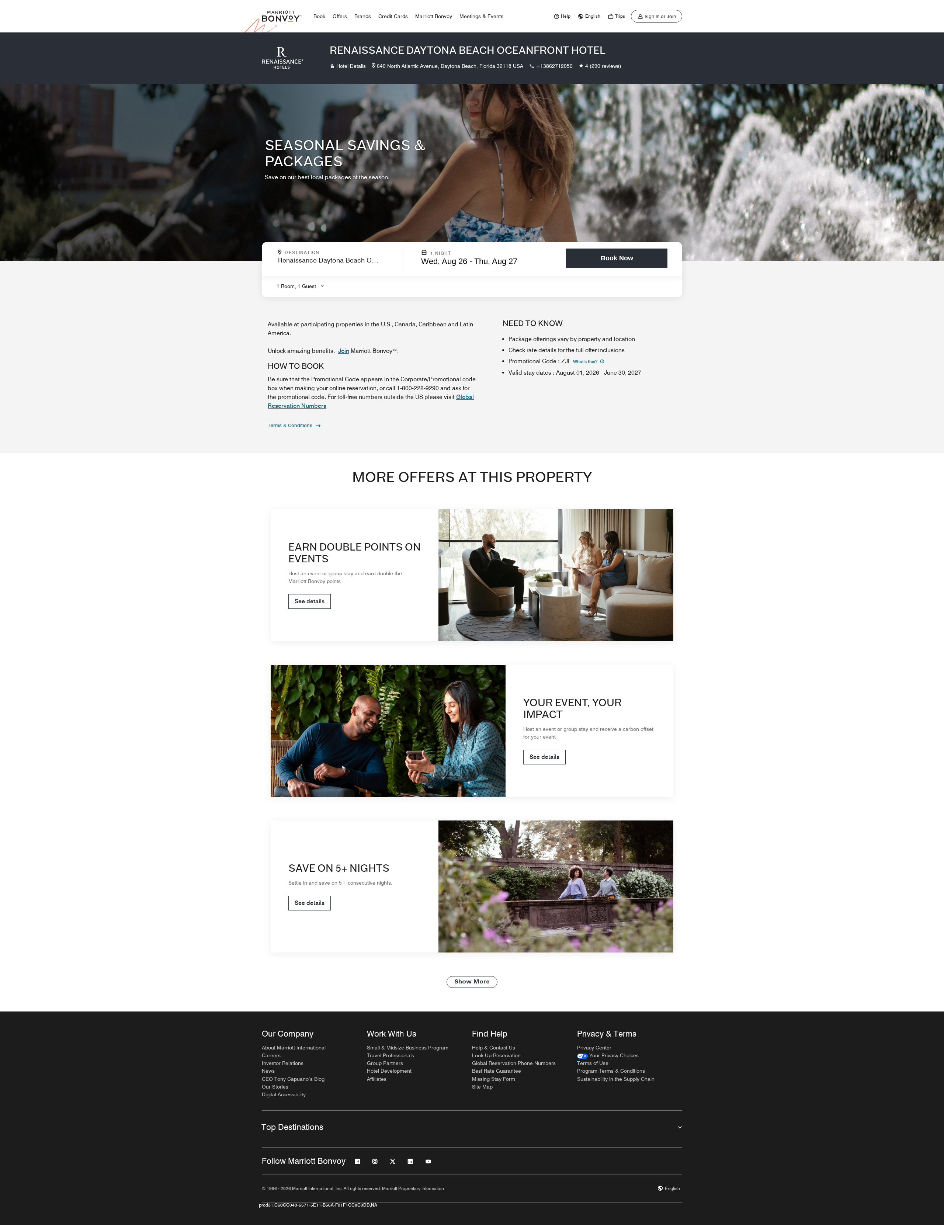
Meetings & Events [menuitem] (481, 16)
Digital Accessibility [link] (284, 1094)
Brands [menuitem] (362, 16)
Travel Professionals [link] (390, 1055)
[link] (561, 16)
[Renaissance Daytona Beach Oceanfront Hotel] (282, 58)
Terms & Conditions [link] (290, 425)
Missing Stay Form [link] (493, 1079)
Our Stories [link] (275, 1087)
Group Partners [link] (385, 1063)
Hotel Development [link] (389, 1071)
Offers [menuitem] (340, 16)
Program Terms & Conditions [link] (611, 1071)
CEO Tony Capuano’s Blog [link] (293, 1079)
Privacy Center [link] (594, 1048)
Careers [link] (271, 1055)
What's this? (585, 361)
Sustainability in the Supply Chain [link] (616, 1079)
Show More (472, 982)
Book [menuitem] (319, 16)
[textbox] (338, 263)
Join (343, 350)
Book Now (617, 258)
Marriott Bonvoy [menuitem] (433, 16)
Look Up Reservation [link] (496, 1055)
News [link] (268, 1071)
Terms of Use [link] (592, 1063)
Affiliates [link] (376, 1079)
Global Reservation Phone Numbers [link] (514, 1063)
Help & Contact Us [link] (493, 1048)
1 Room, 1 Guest (296, 286)
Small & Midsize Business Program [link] (407, 1048)
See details (309, 601)
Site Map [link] (482, 1087)
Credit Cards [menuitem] (393, 16)
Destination (334, 252)
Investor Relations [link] (282, 1063)
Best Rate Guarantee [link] (496, 1071)
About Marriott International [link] (294, 1048)
